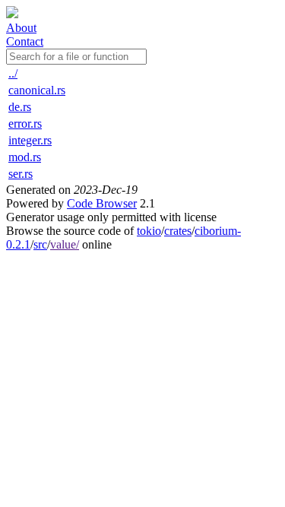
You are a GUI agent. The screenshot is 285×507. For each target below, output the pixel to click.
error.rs (25, 123)
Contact (24, 41)
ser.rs (20, 173)
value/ (64, 244)
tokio (149, 230)
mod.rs (24, 157)
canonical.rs (36, 90)
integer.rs (30, 140)
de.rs (19, 106)
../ (12, 73)
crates (178, 230)
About (21, 27)
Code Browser (102, 203)
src (40, 244)
